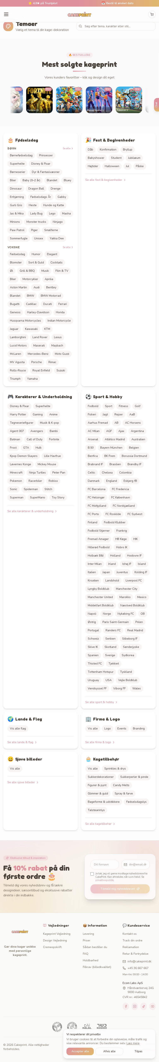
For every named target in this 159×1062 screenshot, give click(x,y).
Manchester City (126, 589)
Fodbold (93, 406)
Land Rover (40, 337)
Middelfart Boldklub (101, 605)
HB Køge (121, 539)
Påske (140, 166)
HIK (135, 539)
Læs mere (133, 1043)
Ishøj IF (126, 564)
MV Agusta (17, 362)
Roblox (53, 481)
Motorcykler (30, 279)
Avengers (36, 431)
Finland (92, 522)
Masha (66, 213)
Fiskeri (92, 414)
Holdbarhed (90, 960)
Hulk (39, 448)
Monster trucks (36, 222)
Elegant (52, 254)
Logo (107, 728)
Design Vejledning (55, 940)
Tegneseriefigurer (21, 423)
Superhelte (17, 164)
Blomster (16, 262)
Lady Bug (36, 213)
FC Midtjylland (97, 506)
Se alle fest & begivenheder (103, 180)
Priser (86, 940)
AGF (109, 431)
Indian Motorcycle (59, 321)
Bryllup (127, 150)
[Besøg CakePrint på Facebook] (126, 1006)
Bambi (54, 431)
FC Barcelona (96, 489)
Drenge (55, 189)
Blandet (52, 180)
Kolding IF (141, 572)
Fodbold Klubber (114, 522)
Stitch (48, 489)
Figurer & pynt (97, 785)
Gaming (38, 414)
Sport (108, 406)
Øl (11, 271)
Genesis (15, 312)
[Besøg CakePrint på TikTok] (143, 1006)
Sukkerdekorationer (101, 777)
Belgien (134, 448)
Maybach (57, 345)
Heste (33, 205)
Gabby (62, 197)
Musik (45, 271)
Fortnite (54, 439)
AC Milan (94, 431)
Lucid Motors (18, 345)
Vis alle (93, 728)
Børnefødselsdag (21, 155)
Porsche (36, 362)
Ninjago (58, 222)
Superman (16, 497)
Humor (36, 254)
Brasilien (115, 464)
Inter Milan (95, 564)
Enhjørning (17, 197)
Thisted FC (95, 664)
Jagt (105, 414)
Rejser (118, 414)
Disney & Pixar (40, 164)
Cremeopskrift (52, 947)
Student (116, 158)
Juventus (122, 572)
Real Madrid (135, 630)
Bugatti (14, 304)
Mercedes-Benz (38, 354)
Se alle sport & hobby (99, 702)
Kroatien (93, 580)
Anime (53, 414)
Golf (137, 406)
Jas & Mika (17, 213)
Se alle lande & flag (20, 742)
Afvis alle (109, 1051)
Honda (60, 312)
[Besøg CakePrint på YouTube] (152, 1006)
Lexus (58, 337)
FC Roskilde (113, 514)
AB (116, 423)
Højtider (93, 166)
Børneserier (17, 172)
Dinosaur (16, 189)
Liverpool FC (134, 580)
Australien (138, 439)
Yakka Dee (57, 238)
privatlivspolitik (104, 880)
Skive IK (93, 647)
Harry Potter (18, 414)
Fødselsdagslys (136, 802)
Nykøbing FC (126, 614)
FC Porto (93, 514)
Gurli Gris (16, 205)
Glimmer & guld (98, 793)
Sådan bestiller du (95, 947)
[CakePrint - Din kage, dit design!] (79, 14)
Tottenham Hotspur (100, 672)
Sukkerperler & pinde (134, 777)
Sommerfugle (19, 238)
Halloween (112, 166)
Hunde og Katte (53, 205)
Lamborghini (18, 337)
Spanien (93, 655)
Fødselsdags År (40, 197)
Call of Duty (34, 439)
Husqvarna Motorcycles (25, 321)
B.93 (91, 448)
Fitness (123, 406)
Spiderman (31, 489)
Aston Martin (18, 287)
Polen (139, 622)
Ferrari (62, 304)
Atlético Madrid (115, 439)
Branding (139, 728)
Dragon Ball (36, 189)
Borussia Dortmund (134, 456)
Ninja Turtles (37, 473)
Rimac (52, 362)
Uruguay (93, 680)
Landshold (112, 580)
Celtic (91, 473)
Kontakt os (130, 934)
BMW (30, 296)
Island (142, 564)
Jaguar (14, 329)
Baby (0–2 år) (31, 180)
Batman (15, 439)
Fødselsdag (17, 254)
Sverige (110, 655)
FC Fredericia (120, 489)
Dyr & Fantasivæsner (46, 172)
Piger (34, 230)
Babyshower (96, 158)
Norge (107, 614)
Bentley (51, 287)
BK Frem (109, 456)
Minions (15, 222)
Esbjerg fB (130, 481)
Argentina (137, 431)
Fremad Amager (98, 539)
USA (109, 680)
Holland (115, 556)
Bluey (67, 180)
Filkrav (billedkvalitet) (97, 967)
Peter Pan (58, 473)
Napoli (92, 614)
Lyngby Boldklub (98, 589)
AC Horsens (133, 423)
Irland (112, 564)
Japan (106, 572)
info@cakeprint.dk (139, 961)
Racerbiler (35, 481)
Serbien (110, 639)
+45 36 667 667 (138, 968)
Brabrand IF (95, 464)
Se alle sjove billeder (21, 782)
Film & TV (61, 271)
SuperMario (37, 497)
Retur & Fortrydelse (135, 954)
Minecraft (16, 473)
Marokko (125, 597)
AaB (132, 414)
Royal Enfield (41, 370)
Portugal (93, 630)
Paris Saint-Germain (115, 622)
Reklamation (131, 947)
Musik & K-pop (49, 423)
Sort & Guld (36, 262)
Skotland (110, 647)
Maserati (39, 345)
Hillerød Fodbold (99, 547)
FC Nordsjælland (124, 506)
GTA (26, 448)
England (111, 481)
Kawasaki (31, 329)
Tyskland (126, 672)
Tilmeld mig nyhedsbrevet (118, 889)
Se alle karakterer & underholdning (30, 511)
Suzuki (61, 370)
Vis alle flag (18, 728)
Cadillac (31, 304)
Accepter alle (80, 1051)
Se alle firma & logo (98, 742)
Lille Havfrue (52, 456)
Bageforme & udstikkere (104, 802)
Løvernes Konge (20, 464)
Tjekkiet (113, 664)
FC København (120, 497)
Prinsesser (46, 155)
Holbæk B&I (96, 556)
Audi (37, 287)
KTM (47, 329)
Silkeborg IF (129, 639)
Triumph (15, 379)
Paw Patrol (17, 230)
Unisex (38, 238)
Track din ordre (132, 940)
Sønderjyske (131, 647)
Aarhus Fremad (98, 423)
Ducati (47, 304)
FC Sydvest (135, 514)
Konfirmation (108, 150)
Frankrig (121, 531)
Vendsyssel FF (97, 688)
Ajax (121, 431)
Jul (127, 166)
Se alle (66, 148)
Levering (88, 934)
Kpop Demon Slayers (23, 456)
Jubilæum (134, 158)
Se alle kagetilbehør (98, 824)
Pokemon (16, 481)
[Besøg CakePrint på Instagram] (134, 1006)
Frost (13, 448)
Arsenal (93, 439)
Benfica (93, 456)
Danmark (94, 481)
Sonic (13, 489)
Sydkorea (128, 655)
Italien (92, 572)
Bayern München (111, 448)
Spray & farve (124, 793)
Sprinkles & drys (115, 769)
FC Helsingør (96, 497)
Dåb (90, 150)
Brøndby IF (134, 464)
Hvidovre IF (134, 556)
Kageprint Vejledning (56, 934)
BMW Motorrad (51, 296)
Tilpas (138, 1051)
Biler (13, 180)
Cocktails (57, 262)
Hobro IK (121, 547)
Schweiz (93, 639)
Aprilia (49, 279)
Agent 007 (17, 431)
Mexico (141, 597)
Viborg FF (119, 688)
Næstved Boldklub (132, 605)
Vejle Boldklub (127, 680)
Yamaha (32, 379)
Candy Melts (121, 785)
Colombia (125, 473)
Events (121, 728)
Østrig (92, 622)
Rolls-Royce (18, 370)
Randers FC (113, 630)
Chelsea (107, 473)
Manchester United (100, 597)
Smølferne (51, 230)
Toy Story (58, 497)
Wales (136, 688)
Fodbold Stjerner (99, 531)
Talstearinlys (96, 810)
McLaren (15, 354)
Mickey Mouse (47, 464)
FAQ (85, 954)
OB (143, 614)
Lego (52, 213)
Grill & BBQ (27, 271)
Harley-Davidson (38, 312)
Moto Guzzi (62, 354)
